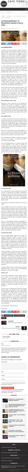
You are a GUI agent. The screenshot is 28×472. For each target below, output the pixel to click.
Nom (2, 371)
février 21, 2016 (5, 28)
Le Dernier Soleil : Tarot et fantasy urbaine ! (16, 415)
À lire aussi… (14, 395)
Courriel (3, 375)
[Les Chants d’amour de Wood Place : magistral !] (5, 426)
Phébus (3, 318)
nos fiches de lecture (16, 458)
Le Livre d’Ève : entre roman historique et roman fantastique (16, 431)
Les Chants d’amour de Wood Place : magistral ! (16, 426)
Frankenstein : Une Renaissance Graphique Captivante (15, 400)
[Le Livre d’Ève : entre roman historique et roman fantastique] (5, 432)
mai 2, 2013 (4, 338)
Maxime (9, 338)
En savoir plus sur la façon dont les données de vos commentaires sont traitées (12, 391)
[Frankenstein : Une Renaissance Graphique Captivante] (5, 400)
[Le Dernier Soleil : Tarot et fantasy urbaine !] (5, 416)
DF (1, 343)
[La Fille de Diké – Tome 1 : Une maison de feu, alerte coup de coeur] (5, 421)
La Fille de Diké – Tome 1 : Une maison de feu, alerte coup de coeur (15, 421)
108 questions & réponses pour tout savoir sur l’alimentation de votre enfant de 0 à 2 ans (16, 405)
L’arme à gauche (6, 336)
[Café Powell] (14, 7)
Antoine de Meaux (9, 315)
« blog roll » (10, 460)
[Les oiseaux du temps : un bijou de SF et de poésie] (5, 437)
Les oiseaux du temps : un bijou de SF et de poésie (16, 436)
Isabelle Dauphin (13, 28)
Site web (3, 379)
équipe (9, 452)
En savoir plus (13, 447)
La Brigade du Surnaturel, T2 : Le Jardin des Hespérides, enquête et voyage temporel (16, 410)
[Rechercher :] (14, 12)
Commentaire (4, 361)
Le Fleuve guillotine (19, 315)
